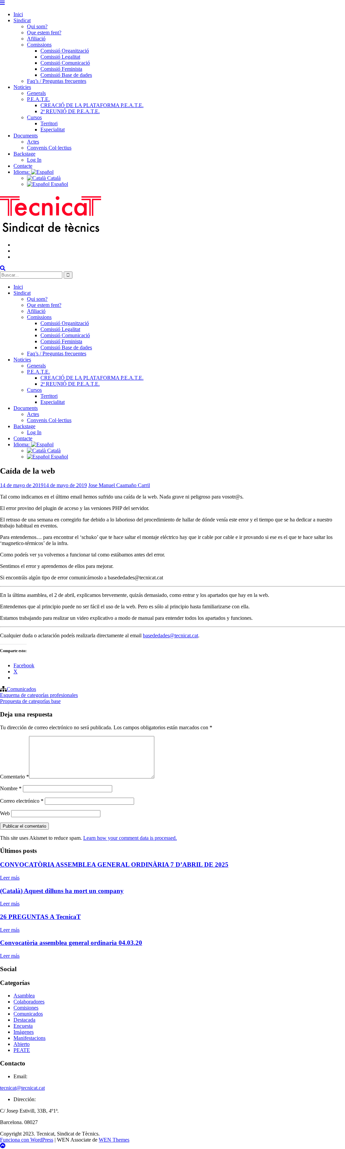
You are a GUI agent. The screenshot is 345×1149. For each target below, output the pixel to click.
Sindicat (22, 20)
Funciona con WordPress (26, 1140)
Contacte (22, 166)
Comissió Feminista (61, 69)
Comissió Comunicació (65, 63)
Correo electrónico (21, 801)
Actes (33, 142)
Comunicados (21, 689)
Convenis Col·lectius (49, 148)
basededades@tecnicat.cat (170, 635)
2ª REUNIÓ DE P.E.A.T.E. (70, 111)
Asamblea (24, 995)
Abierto (21, 1044)
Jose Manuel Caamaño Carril (119, 485)
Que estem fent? (44, 32)
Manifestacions (29, 1038)
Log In (34, 160)
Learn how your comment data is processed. (130, 838)
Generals (36, 93)
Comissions (39, 44)
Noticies (22, 87)
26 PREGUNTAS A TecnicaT (40, 916)
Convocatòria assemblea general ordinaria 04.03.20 (71, 942)
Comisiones (25, 1008)
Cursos (34, 117)
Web (5, 813)
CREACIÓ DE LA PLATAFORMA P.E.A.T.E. (92, 105)
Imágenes (23, 1032)
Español (59, 184)
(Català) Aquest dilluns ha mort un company (62, 890)
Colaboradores (28, 1001)
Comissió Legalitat (60, 57)
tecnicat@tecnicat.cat (22, 1088)
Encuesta (23, 1026)
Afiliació (36, 38)
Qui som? (37, 26)
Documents (25, 135)
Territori (49, 123)
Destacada (24, 1020)
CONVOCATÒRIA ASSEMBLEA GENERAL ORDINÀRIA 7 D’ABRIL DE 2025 (114, 864)
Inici (18, 14)
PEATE (21, 1050)
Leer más (10, 878)
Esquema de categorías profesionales (39, 695)
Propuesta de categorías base (30, 701)
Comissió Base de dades (66, 75)
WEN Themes (114, 1140)
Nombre (11, 788)
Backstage (24, 154)
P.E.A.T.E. (38, 99)
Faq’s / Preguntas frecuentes (56, 81)
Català (53, 178)
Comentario (14, 776)
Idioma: (22, 172)
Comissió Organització (64, 51)
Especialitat (52, 129)
